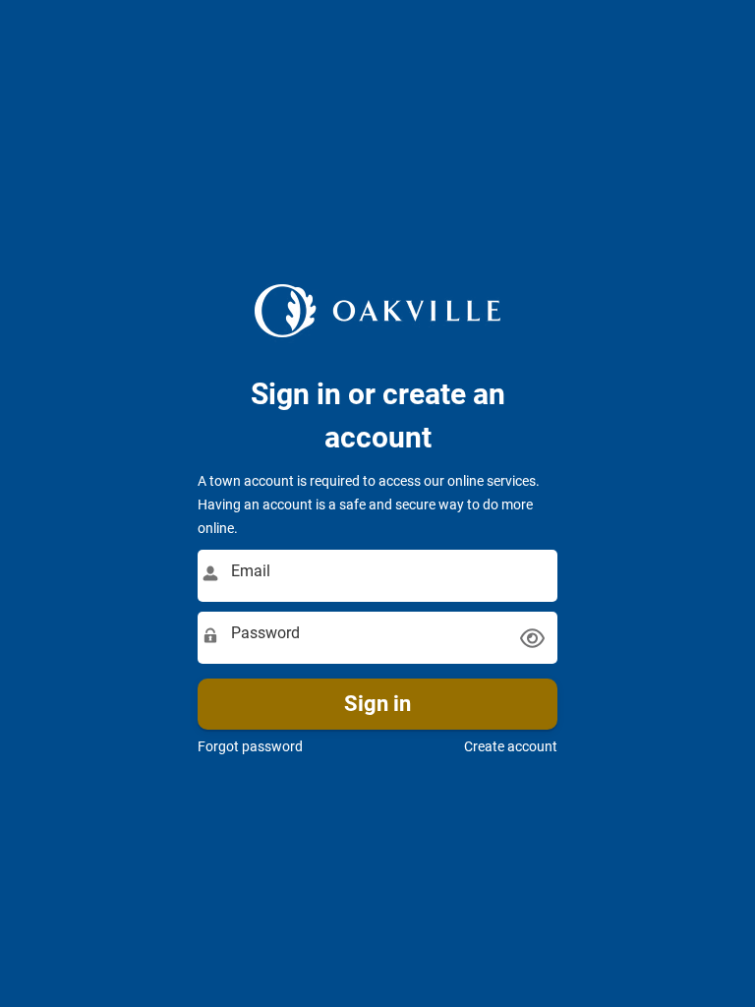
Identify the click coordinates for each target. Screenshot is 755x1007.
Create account (510, 746)
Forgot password (250, 746)
